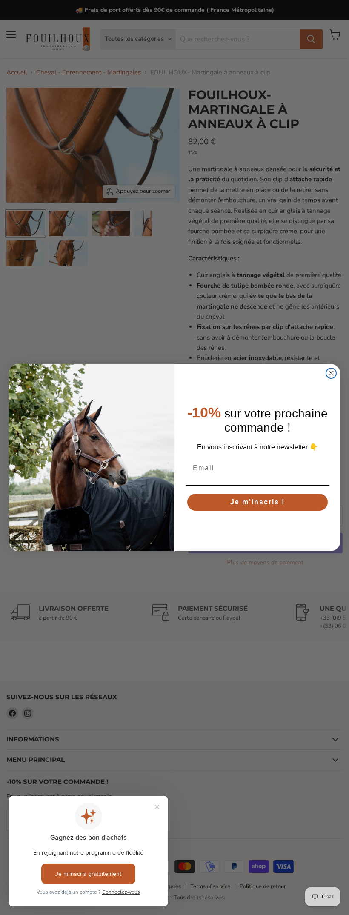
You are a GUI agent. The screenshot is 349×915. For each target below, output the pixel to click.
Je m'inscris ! (257, 502)
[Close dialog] (331, 373)
